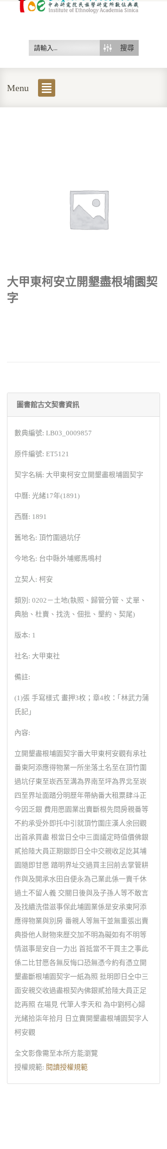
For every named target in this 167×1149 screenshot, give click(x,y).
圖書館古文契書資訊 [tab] (48, 404)
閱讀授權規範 (67, 1067)
